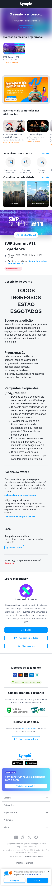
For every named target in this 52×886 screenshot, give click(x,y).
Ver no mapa (15, 547)
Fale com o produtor (28, 638)
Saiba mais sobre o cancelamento (20, 495)
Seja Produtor (10, 812)
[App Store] (17, 763)
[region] (26, 877)
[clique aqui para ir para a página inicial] (26, 4)
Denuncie (9, 563)
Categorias (9, 805)
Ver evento (26, 27)
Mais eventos (28, 646)
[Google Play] (31, 763)
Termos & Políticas (33, 874)
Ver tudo (45, 154)
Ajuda (6, 827)
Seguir (28, 629)
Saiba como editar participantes (19, 516)
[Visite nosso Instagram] (22, 837)
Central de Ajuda (28, 728)
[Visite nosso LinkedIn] (16, 837)
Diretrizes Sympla (24, 862)
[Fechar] (48, 871)
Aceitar (37, 880)
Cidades (7, 797)
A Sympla (8, 820)
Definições (14, 880)
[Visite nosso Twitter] (29, 837)
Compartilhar (28, 235)
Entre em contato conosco (32, 856)
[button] (8, 873)
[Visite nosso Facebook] (36, 837)
